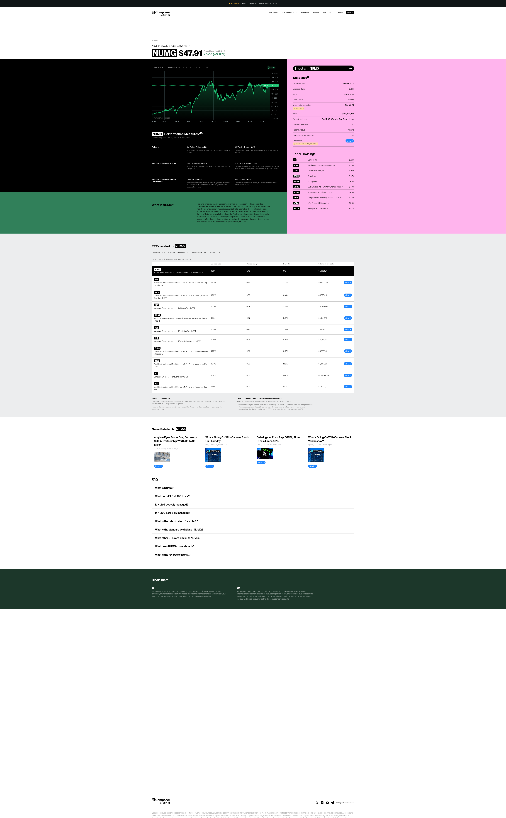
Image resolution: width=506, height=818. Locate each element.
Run (273, 67)
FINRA (260, 813)
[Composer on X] (317, 802)
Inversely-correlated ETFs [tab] (178, 253)
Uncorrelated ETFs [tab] (198, 253)
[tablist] (253, 252)
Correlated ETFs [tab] (158, 253)
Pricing (316, 12)
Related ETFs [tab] (214, 253)
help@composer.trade (345, 802)
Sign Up (350, 12)
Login (340, 12)
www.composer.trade (162, 118)
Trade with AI (273, 12)
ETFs (156, 40)
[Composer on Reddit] (332, 802)
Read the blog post (267, 3)
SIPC (266, 813)
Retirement (305, 12)
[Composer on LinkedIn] (322, 802)
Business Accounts (289, 12)
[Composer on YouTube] (327, 802)
